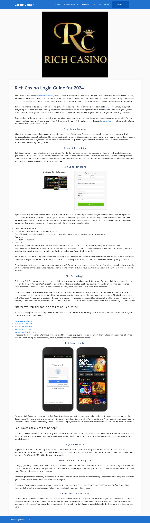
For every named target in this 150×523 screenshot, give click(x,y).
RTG (107, 107)
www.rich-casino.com (24, 326)
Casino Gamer (24, 4)
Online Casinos (69, 5)
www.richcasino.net (23, 329)
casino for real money (44, 95)
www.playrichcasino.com (25, 332)
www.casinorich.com (23, 321)
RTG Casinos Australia (102, 5)
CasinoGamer (108, 121)
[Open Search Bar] (132, 4)
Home (57, 5)
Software (85, 5)
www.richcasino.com (23, 323)
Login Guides (119, 5)
